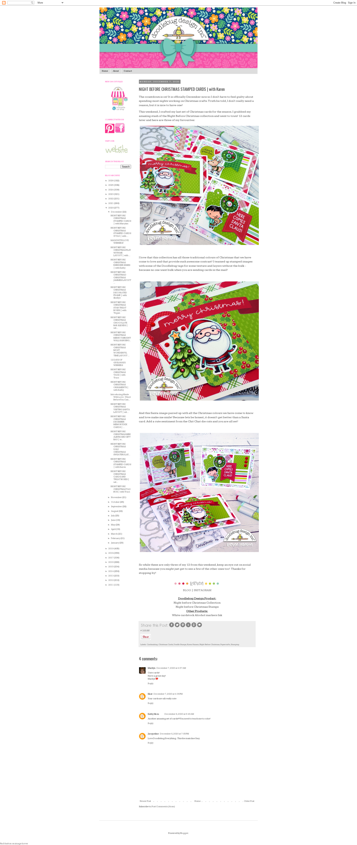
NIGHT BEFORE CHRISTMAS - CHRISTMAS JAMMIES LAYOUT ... (121, 277)
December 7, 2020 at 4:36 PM (168, 694)
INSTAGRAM (202, 590)
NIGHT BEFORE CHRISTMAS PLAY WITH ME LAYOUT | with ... (121, 251)
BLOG (187, 590)
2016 (111, 562)
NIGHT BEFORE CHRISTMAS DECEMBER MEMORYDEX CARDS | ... (119, 422)
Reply (150, 683)
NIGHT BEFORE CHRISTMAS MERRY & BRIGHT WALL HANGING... (121, 336)
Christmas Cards (165, 644)
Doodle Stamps (180, 644)
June (113, 520)
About (116, 71)
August (115, 511)
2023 (111, 194)
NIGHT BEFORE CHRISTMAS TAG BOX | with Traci (121, 489)
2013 (111, 575)
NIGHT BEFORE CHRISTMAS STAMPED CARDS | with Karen (121, 463)
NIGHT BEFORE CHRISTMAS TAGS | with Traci (118, 373)
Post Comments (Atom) (163, 806)
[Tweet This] (177, 627)
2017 (111, 557)
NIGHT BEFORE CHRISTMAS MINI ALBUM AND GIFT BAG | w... (121, 435)
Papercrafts (225, 644)
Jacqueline (153, 733)
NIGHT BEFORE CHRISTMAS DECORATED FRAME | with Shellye (119, 292)
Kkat (150, 694)
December (116, 212)
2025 (111, 185)
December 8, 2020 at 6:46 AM (179, 714)
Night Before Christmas (210, 644)
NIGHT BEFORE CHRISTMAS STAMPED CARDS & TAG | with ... (121, 232)
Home (105, 71)
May (113, 524)
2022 (111, 198)
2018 (111, 553)
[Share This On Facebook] (171, 627)
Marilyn (151, 668)
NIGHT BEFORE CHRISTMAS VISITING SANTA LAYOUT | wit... (120, 408)
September (116, 506)
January (115, 542)
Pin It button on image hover (14, 843)
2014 (111, 571)
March (114, 533)
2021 (111, 203)
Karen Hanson (193, 644)
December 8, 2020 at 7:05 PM (174, 733)
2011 (111, 584)
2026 (111, 180)
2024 (111, 189)
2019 (111, 548)
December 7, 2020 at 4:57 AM (171, 668)
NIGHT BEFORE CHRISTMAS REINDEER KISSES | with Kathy (120, 263)
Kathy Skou (153, 714)
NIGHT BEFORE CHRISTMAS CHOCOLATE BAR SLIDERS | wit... (119, 323)
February (115, 538)
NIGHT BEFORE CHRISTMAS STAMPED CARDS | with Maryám (121, 219)
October (115, 502)
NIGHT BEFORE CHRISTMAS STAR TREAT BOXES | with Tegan (118, 308)
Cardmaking (152, 644)
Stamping (235, 644)
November (116, 497)
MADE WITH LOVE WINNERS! (120, 241)
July (113, 515)
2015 (111, 566)
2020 (111, 207)
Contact (128, 71)
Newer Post (145, 801)
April (113, 529)
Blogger (184, 833)
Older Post (249, 801)
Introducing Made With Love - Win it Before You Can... (121, 397)
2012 (111, 580)
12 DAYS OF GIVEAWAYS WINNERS (118, 362)
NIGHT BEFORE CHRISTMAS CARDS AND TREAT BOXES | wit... (120, 477)
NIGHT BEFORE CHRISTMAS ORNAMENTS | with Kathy (119, 386)
